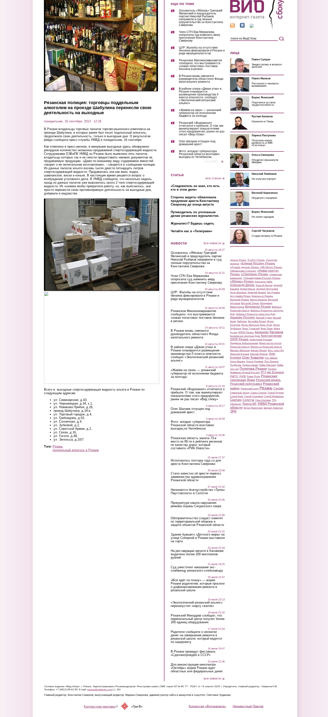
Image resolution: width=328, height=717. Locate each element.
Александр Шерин (242, 285)
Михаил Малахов (240, 350)
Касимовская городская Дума (245, 336)
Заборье (242, 321)
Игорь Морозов (250, 325)
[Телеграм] (252, 26)
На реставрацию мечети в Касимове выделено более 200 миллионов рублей (197, 554)
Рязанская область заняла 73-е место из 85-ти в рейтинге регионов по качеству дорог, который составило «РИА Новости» (196, 443)
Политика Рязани (253, 368)
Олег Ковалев (253, 357)
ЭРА (233, 411)
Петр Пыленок (271, 361)
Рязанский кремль (268, 380)
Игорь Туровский (251, 328)
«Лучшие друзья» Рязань (244, 267)
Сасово (278, 388)
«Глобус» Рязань (256, 260)
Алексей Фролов (264, 285)
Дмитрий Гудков (264, 318)
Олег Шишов (271, 358)
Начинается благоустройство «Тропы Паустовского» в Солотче (198, 491)
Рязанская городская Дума (253, 378)
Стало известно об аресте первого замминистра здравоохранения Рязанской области (196, 477)
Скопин (236, 400)
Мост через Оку (276, 350)
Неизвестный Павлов (248, 706)
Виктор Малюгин (258, 300)
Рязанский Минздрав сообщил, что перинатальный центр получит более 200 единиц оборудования (198, 619)
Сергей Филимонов (274, 396)
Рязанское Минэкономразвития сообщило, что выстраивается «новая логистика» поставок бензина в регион (200, 65)
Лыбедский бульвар (260, 339)
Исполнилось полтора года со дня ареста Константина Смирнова (196, 462)
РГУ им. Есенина (272, 372)
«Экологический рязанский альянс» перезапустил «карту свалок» (197, 604)
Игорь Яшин (267, 328)
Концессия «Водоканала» (207, 706)
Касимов (276, 332)
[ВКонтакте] (242, 26)
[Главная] (257, 28)
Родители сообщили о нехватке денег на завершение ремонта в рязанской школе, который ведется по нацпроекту (196, 637)
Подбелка (235, 365)
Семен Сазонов (258, 393)
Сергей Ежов (236, 396)
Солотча (248, 400)
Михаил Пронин (259, 350)
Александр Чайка (263, 282)
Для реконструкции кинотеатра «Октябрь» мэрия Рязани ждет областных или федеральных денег (197, 668)
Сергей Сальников (253, 396)
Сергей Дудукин (275, 393)
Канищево (262, 332)
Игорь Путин (266, 325)
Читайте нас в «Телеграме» (191, 231)
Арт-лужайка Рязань (240, 296)
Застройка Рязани (257, 321)
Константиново (271, 335)
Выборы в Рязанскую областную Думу (256, 314)
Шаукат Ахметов (273, 407)
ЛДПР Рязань (239, 339)
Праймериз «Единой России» (245, 372)
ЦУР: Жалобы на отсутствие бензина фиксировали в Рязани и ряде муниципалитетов (202, 50)
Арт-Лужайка (273, 292)
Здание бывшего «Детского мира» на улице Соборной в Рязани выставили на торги (198, 538)
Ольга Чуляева (254, 361)
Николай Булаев (239, 354)
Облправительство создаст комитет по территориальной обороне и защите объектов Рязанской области (197, 522)
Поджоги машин (250, 365)
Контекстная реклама (101, 706)
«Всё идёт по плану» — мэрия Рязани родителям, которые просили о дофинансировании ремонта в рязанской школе (198, 585)
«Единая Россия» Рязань (257, 263)
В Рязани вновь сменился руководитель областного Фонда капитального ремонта (201, 79)
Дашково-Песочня (242, 317)
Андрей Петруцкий (267, 288)
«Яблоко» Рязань (242, 281)
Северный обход (239, 392)
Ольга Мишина (237, 361)
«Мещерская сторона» (243, 270)
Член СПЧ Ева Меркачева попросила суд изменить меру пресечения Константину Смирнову (199, 36)
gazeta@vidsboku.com (101, 689)
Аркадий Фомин (257, 292)
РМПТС (234, 376)
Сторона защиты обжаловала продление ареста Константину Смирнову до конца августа (195, 200)
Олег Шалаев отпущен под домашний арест (197, 143)
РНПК (242, 376)
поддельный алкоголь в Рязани (76, 450)
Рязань (58, 446)
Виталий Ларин (250, 303)
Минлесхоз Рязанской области (266, 347)
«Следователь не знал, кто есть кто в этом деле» (195, 187)
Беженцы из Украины (262, 296)
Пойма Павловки (267, 365)
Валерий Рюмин (239, 299)
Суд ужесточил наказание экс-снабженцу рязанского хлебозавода (197, 569)
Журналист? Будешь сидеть (192, 223)
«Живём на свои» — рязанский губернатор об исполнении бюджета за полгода (200, 113)
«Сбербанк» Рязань (254, 274)
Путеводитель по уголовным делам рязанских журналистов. (195, 214)
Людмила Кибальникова (244, 343)
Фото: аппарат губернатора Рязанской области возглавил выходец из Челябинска (199, 154)
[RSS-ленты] (232, 26)
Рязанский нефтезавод (246, 384)
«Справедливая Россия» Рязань (261, 278)
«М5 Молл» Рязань (271, 267)
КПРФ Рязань (246, 332)
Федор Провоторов (253, 408)
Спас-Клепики (263, 400)
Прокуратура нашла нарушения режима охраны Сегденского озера (196, 504)
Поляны (272, 369)
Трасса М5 (249, 403)
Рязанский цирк (250, 388)
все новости (212, 243)
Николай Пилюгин (259, 354)
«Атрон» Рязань (238, 260)
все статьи (213, 178)
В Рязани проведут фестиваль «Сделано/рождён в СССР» (193, 653)
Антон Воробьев (238, 292)
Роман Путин (253, 376)
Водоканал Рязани (258, 306)
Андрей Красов (247, 289)
